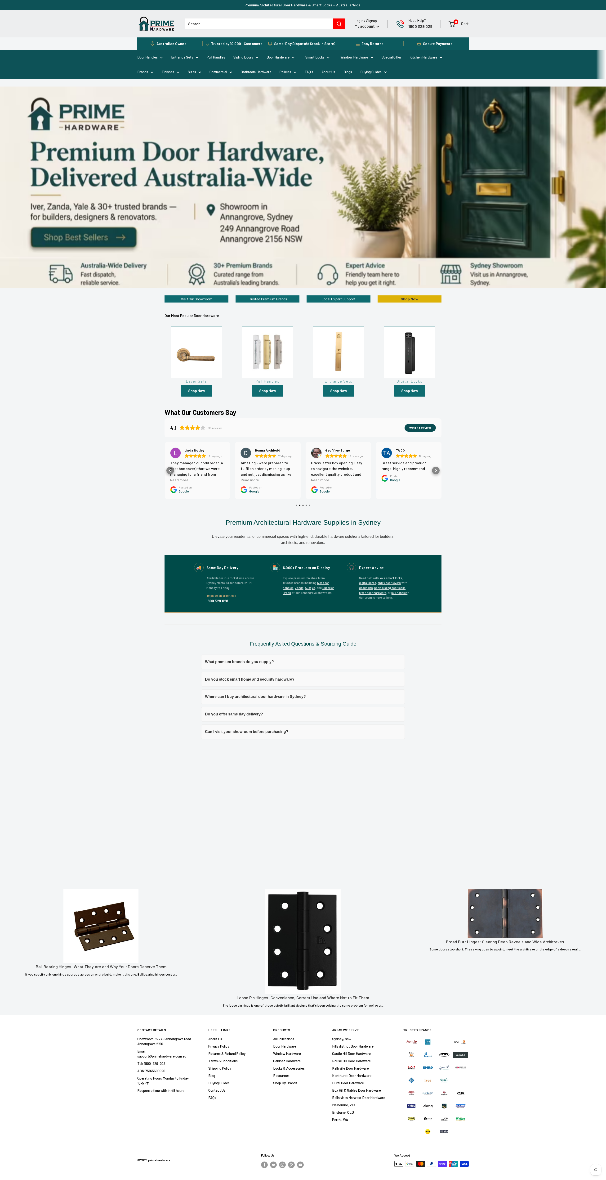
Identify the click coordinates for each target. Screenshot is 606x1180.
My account (365, 26)
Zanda (299, 588)
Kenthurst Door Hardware (351, 1075)
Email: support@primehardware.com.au (161, 1053)
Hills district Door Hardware (353, 1046)
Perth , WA (340, 1119)
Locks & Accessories (289, 1068)
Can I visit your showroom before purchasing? (246, 732)
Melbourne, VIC (343, 1105)
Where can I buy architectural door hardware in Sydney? (255, 697)
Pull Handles (216, 57)
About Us (328, 72)
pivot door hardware (372, 593)
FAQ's (309, 72)
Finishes (168, 72)
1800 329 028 (420, 26)
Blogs (347, 72)
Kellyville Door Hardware (350, 1068)
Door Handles (147, 57)
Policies (285, 72)
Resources (281, 1075)
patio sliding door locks (389, 588)
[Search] (339, 23)
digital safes (367, 583)
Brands (142, 72)
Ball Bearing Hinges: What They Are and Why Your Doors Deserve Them (101, 966)
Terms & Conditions (223, 1061)
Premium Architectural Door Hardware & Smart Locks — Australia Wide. (303, 5)
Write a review (420, 428)
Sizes (192, 72)
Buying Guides (371, 72)
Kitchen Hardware (423, 57)
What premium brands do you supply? (239, 662)
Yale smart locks (391, 578)
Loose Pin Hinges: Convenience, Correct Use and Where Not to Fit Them (303, 997)
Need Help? (417, 20)
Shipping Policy (219, 1068)
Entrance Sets (182, 57)
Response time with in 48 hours (160, 1090)
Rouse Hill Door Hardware (351, 1061)
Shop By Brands (285, 1083)
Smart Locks (315, 57)
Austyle (310, 588)
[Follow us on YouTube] (300, 1164)
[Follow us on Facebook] (264, 1164)
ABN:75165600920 (151, 1071)
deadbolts (366, 588)
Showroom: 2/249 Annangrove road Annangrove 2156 (164, 1041)
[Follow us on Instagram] (282, 1164)
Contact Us (216, 1090)
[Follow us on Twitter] (273, 1164)
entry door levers (389, 583)
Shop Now (410, 299)
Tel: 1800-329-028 (151, 1063)
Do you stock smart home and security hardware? (249, 679)
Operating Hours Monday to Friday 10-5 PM (163, 1080)
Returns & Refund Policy (226, 1053)
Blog (211, 1075)
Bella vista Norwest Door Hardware (358, 1097)
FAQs (212, 1097)
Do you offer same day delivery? (234, 714)
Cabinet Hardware (287, 1061)
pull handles (399, 593)
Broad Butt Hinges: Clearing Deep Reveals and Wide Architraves (505, 941)
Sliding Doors (243, 57)
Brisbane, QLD (343, 1112)
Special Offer (391, 57)
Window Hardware (354, 57)
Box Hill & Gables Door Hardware (356, 1090)
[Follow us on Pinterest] (291, 1164)
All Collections (283, 1039)
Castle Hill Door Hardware (351, 1053)
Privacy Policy (218, 1046)
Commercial (218, 72)
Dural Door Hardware (348, 1083)
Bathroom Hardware (256, 72)
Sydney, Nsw (341, 1039)
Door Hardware (278, 57)
